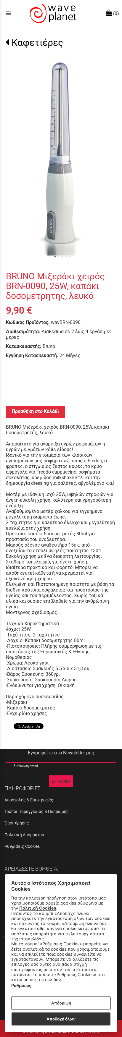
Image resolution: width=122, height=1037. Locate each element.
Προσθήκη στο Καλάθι (35, 411)
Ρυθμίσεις (21, 985)
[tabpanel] (61, 159)
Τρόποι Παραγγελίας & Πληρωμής (36, 811)
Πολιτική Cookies (37, 907)
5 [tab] (69, 257)
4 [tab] (66, 257)
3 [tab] (62, 257)
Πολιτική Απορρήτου (24, 834)
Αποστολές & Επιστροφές (28, 800)
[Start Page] (52, 13)
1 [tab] (55, 257)
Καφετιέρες (37, 42)
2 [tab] (59, 257)
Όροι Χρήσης (16, 823)
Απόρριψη (61, 1003)
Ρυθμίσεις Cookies (22, 846)
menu (8, 13)
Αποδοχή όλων (61, 1019)
